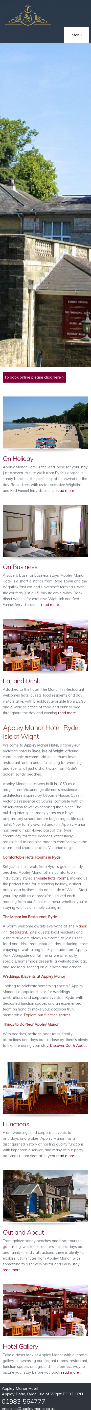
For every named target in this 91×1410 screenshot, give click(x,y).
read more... (65, 490)
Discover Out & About (68, 1045)
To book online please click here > (34, 377)
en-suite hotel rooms (51, 878)
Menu (77, 34)
